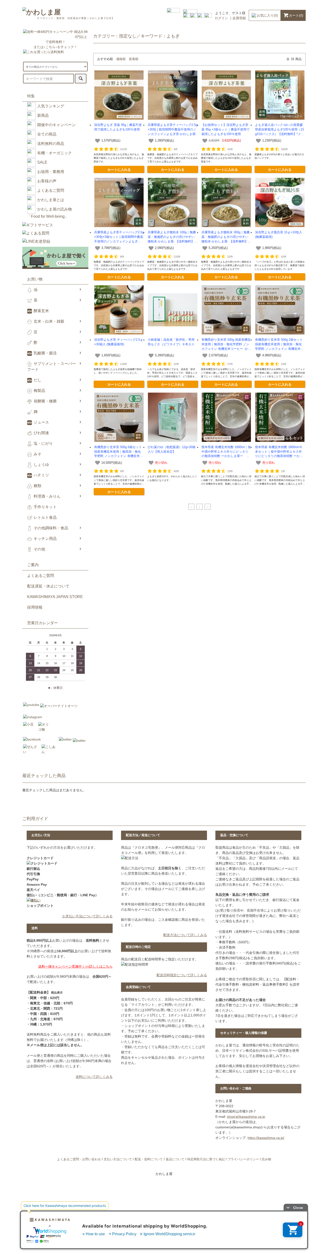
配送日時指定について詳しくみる (182, 975)
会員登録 (239, 18)
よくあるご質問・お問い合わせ (79, 1159)
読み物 (266, 1159)
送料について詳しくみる (94, 1077)
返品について (175, 1159)
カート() (296, 15)
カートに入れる (119, 169)
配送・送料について (149, 1159)
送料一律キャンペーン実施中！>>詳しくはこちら (75, 966)
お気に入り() (267, 15)
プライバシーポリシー (243, 1159)
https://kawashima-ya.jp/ (266, 1138)
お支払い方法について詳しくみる (87, 916)
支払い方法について (118, 1159)
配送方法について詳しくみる (185, 935)
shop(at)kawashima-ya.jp (246, 1116)
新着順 (133, 59)
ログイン (221, 18)
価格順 (121, 59)
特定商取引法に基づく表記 (206, 1159)
